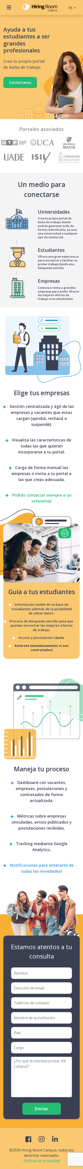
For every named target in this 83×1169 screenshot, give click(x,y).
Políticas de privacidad (41, 1160)
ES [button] (71, 8)
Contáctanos (20, 82)
